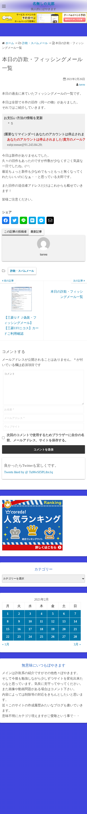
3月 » (77, 644)
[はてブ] (32, 220)
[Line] (23, 220)
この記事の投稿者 (15, 231)
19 (52, 629)
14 (75, 621)
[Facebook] (5, 220)
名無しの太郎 (43, 4)
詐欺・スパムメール (22, 270)
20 (64, 629)
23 (19, 636)
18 (41, 629)
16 (19, 629)
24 (30, 636)
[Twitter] (14, 220)
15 (7, 629)
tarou (82, 84)
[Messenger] (41, 220)
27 (64, 636)
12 (52, 621)
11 (41, 621)
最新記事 (36, 231)
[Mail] (50, 220)
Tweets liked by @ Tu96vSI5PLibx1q (28, 472)
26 (52, 636)
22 (7, 636)
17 (30, 629)
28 (75, 636)
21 (75, 629)
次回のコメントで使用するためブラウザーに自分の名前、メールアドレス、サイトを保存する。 (45, 437)
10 (30, 621)
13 (64, 621)
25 (41, 636)
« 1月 (5, 644)
